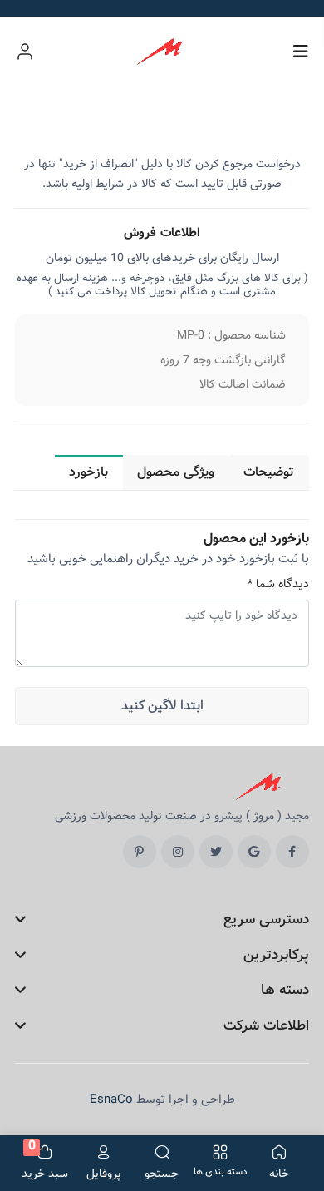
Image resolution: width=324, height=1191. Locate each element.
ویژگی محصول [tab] (175, 472)
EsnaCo (111, 1099)
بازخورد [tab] (88, 472)
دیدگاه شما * (278, 584)
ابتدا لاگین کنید (162, 705)
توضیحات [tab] (268, 472)
